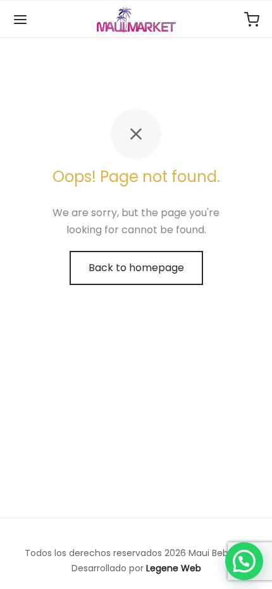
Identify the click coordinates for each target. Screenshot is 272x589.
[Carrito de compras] (251, 19)
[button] (244, 561)
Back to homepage (136, 267)
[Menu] (20, 19)
